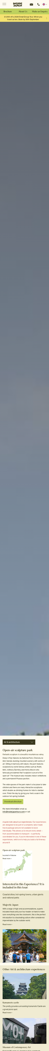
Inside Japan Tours (17, 4)
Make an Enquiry (40, 11)
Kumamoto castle (11, 1002)
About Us (23, 11)
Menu (4, 4)
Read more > (7, 859)
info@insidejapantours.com (14, 812)
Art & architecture (12, 742)
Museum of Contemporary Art (17, 1047)
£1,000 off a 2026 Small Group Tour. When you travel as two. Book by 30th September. (23, 18)
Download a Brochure (13, 801)
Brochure (8, 11)
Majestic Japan (10, 904)
